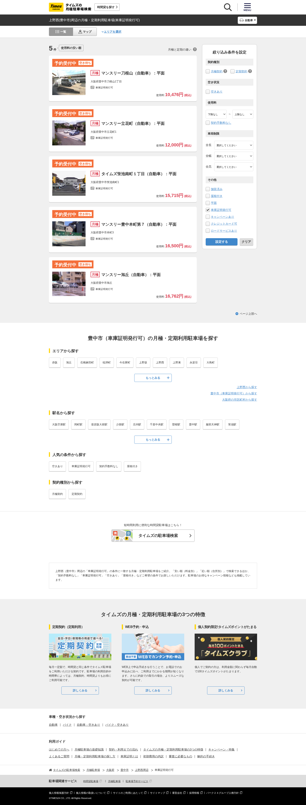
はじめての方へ (59, 749)
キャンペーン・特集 (221, 749)
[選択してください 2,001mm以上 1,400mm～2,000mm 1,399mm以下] (233, 156)
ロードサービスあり (224, 230)
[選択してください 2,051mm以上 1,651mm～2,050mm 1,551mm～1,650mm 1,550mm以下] (233, 166)
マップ (87, 31)
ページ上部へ (248, 313)
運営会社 (177, 792)
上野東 (177, 362)
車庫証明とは (129, 756)
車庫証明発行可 (221, 210)
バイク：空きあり (117, 724)
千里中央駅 (156, 424)
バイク (67, 724)
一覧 (63, 31)
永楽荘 (194, 362)
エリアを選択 (112, 31)
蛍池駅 (232, 424)
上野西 (160, 362)
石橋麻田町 (87, 362)
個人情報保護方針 (59, 792)
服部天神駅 (212, 424)
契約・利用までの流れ (123, 749)
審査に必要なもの (180, 756)
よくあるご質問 (59, 756)
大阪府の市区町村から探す (239, 399)
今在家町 (124, 362)
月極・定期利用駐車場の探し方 (95, 756)
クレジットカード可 (224, 223)
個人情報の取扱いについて (91, 792)
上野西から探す (247, 387)
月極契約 (217, 71)
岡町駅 (78, 424)
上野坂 (143, 362)
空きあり (217, 91)
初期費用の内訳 (153, 756)
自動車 (53, 724)
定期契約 (241, 71)
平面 (214, 202)
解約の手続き (206, 756)
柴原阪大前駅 (99, 424)
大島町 (210, 362)
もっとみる (153, 377)
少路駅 (120, 424)
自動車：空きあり (88, 724)
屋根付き (217, 196)
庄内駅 (137, 424)
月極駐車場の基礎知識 (89, 749)
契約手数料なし (221, 122)
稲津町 (107, 362)
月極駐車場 (114, 781)
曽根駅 (176, 424)
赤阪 (54, 362)
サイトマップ (157, 792)
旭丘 (69, 362)
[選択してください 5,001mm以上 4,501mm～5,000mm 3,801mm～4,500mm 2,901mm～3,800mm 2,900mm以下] (233, 145)
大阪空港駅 (59, 424)
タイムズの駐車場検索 (158, 535)
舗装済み (217, 189)
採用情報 (194, 792)
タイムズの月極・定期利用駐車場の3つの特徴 (173, 749)
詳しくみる (80, 690)
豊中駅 (193, 424)
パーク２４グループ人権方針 (222, 792)
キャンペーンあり (222, 216)
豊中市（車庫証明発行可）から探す (233, 393)
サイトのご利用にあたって (128, 792)
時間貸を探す (106, 7)
